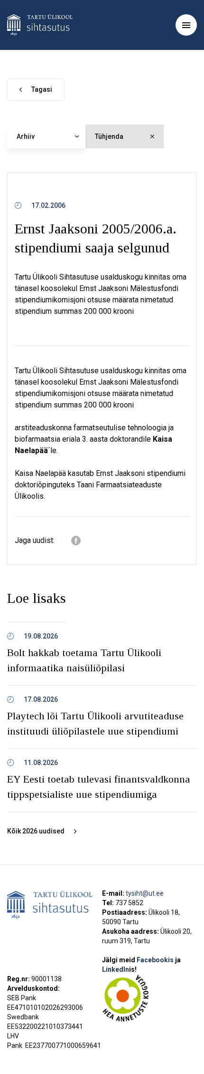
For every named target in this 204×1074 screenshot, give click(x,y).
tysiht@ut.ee (145, 893)
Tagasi (41, 89)
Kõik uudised (36, 831)
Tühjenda (109, 136)
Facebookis (156, 960)
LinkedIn (119, 969)
